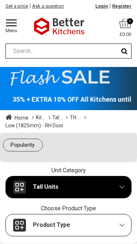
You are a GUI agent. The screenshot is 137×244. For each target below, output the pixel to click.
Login (101, 6)
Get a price (16, 6)
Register (122, 6)
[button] (23, 145)
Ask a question (48, 6)
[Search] (124, 51)
